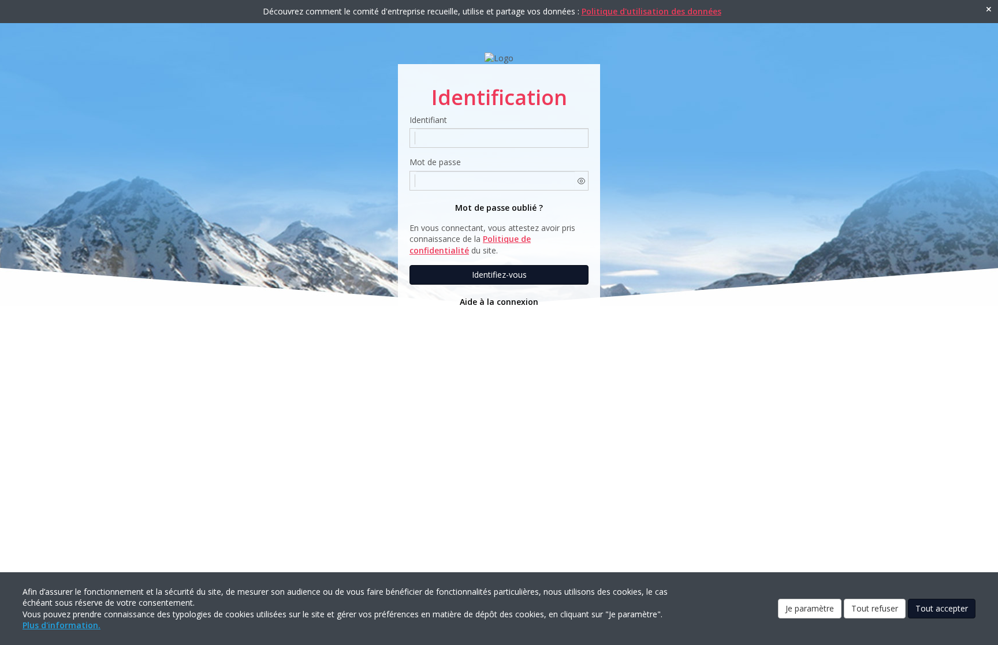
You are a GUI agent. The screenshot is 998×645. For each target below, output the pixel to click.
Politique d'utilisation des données (651, 11)
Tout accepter (941, 608)
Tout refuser (874, 608)
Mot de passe (435, 161)
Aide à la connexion (499, 301)
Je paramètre (809, 608)
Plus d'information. (61, 625)
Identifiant (428, 119)
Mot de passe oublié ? (499, 207)
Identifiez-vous (499, 274)
